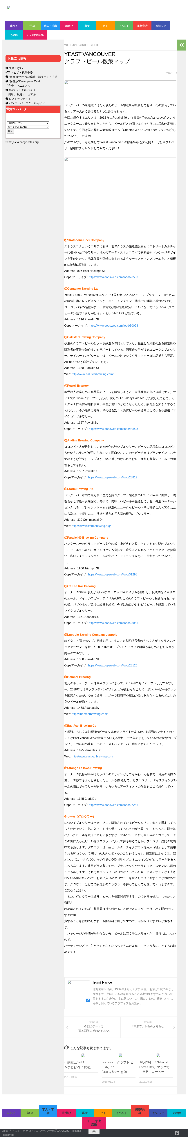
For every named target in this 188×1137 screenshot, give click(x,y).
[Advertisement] (33, 224)
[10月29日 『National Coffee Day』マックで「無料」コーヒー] (158, 1055)
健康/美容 (142, 25)
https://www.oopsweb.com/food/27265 (113, 805)
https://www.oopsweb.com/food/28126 (112, 665)
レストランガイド (19, 98)
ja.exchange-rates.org (25, 142)
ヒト (105, 25)
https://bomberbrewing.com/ (90, 714)
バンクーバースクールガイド (26, 103)
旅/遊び (69, 25)
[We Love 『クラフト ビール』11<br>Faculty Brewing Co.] (120, 1055)
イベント (124, 25)
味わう (14, 25)
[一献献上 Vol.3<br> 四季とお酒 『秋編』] (83, 1055)
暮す (87, 25)
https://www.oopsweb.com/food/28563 (113, 277)
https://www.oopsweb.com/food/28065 (113, 623)
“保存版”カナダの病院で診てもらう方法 (33, 76)
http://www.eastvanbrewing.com (92, 756)
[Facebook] (177, 1133)
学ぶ (32, 25)
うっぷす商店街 (35, 35)
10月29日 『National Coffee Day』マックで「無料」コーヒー (154, 1066)
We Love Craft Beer (81, 45)
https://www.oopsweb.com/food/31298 (112, 574)
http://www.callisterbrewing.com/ (92, 374)
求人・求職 (50, 25)
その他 (14, 35)
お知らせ (161, 25)
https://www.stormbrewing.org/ (91, 525)
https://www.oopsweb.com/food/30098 (113, 325)
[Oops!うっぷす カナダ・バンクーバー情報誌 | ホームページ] (89, 10)
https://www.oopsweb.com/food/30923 (113, 428)
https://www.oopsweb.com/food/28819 (112, 477)
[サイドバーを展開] (181, 45)
